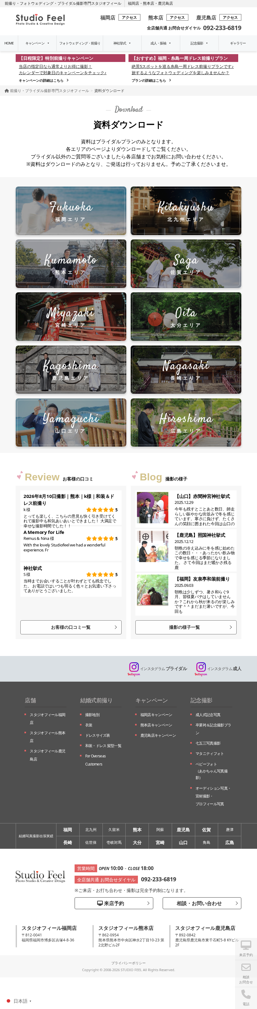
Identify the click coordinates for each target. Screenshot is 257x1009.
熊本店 (148, 3)
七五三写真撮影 (208, 743)
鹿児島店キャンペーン (158, 735)
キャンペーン (35, 43)
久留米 (114, 829)
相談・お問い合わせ (199, 903)
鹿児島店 (165, 3)
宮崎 (160, 842)
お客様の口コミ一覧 (71, 627)
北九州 (91, 829)
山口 (183, 842)
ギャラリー (238, 43)
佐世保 (91, 842)
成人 (224, 668)
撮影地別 (92, 714)
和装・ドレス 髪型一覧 (103, 745)
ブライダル (163, 668)
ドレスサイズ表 (97, 735)
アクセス (129, 17)
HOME (8, 43)
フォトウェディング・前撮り (80, 43)
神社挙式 (119, 43)
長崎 (67, 842)
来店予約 (113, 903)
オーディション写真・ (213, 796)
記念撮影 (197, 43)
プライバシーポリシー (128, 962)
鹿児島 (183, 829)
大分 (137, 842)
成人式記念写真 (208, 714)
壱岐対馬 (114, 842)
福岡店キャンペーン (156, 714)
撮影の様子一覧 (184, 627)
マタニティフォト (210, 753)
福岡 (67, 829)
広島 (229, 842)
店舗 (30, 700)
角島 (206, 842)
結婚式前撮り (96, 700)
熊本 (137, 829)
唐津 (229, 829)
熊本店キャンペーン (156, 725)
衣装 (88, 725)
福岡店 (133, 3)
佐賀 (206, 829)
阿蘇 (160, 829)
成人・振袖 (158, 43)
